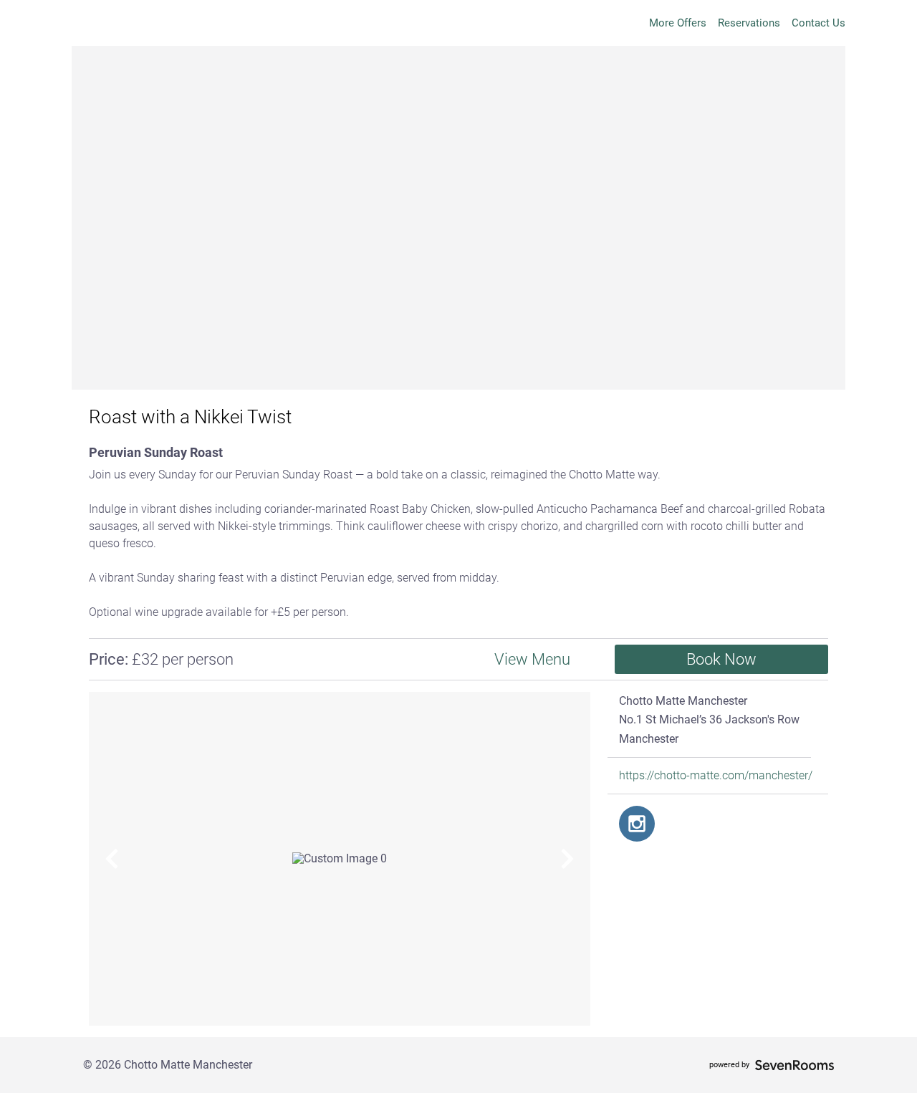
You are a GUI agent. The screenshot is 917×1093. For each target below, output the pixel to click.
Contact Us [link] (818, 22)
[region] (339, 859)
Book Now (721, 659)
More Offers (677, 22)
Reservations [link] (749, 22)
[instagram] (637, 824)
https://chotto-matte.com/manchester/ (715, 775)
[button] (111, 858)
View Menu (532, 659)
